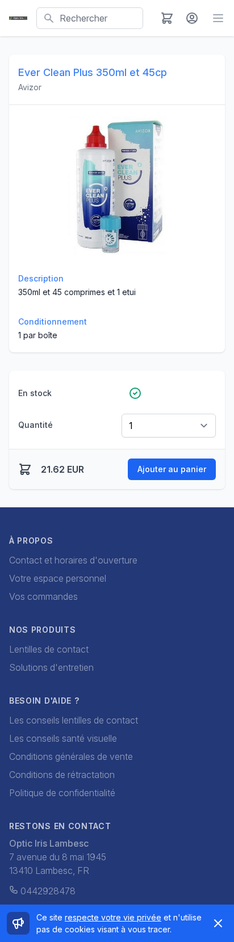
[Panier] (167, 18)
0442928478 (48, 891)
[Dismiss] (218, 923)
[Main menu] (218, 18)
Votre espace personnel (57, 578)
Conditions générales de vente (71, 756)
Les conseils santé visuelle (63, 738)
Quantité (35, 425)
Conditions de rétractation (62, 774)
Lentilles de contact (49, 649)
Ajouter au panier (171, 469)
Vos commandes (43, 596)
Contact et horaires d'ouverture (73, 560)
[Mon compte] (192, 18)
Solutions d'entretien (51, 667)
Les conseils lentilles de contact (73, 720)
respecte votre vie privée (113, 917)
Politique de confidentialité (62, 792)
